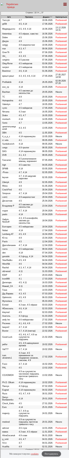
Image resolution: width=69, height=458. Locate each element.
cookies (35, 454)
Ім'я (9, 17)
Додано (46, 17)
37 (42, 13)
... (40, 13)
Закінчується (61, 17)
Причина (29, 17)
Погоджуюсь (51, 454)
